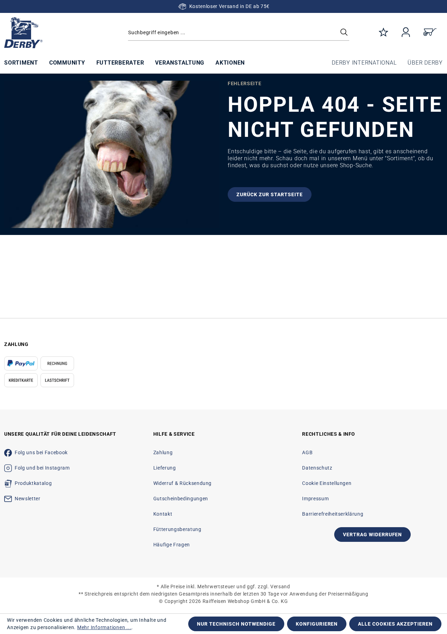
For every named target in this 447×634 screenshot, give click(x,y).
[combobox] (238, 33)
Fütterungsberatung (177, 529)
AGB (307, 452)
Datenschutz (317, 468)
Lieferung (164, 468)
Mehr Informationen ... (104, 627)
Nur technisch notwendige (236, 624)
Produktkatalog (33, 483)
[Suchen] (344, 33)
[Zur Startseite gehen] (56, 32)
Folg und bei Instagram (42, 468)
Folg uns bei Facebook (41, 452)
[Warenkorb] (430, 32)
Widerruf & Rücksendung (182, 483)
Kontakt (163, 514)
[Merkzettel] (383, 32)
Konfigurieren (317, 624)
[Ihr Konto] (406, 32)
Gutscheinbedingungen (180, 498)
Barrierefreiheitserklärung (332, 514)
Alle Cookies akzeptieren (395, 624)
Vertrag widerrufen (372, 534)
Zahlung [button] (16, 344)
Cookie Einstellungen (326, 483)
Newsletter (28, 498)
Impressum (315, 498)
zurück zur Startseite (269, 194)
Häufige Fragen (171, 544)
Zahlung (163, 452)
